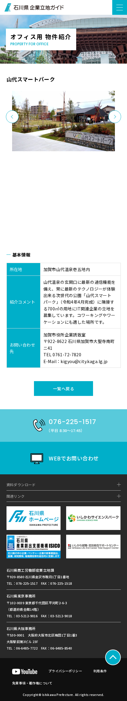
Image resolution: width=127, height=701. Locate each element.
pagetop (113, 657)
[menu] (119, 7)
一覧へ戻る (63, 388)
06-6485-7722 (27, 648)
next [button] (114, 116)
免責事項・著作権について (32, 683)
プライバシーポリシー (65, 670)
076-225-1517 (27, 583)
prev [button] (12, 116)
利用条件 (100, 670)
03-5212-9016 (27, 615)
